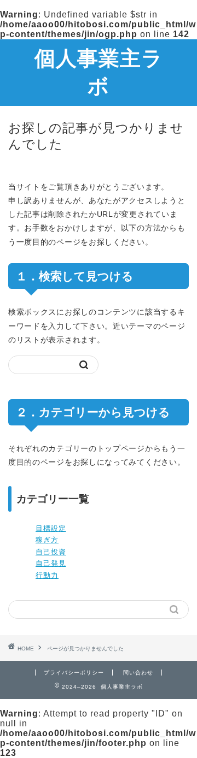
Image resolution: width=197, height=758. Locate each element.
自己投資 (51, 552)
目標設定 (51, 528)
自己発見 (51, 563)
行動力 (47, 575)
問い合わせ (138, 673)
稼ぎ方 (47, 540)
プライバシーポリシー (74, 673)
